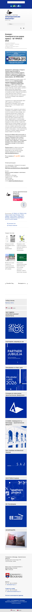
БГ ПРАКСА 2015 (22, 213)
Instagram (20, 6)
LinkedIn (18, 6)
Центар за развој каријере (11, 219)
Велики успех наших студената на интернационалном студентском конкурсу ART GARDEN (10, 266)
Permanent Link (12, 223)
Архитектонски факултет (20, 192)
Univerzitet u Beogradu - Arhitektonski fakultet (10, 43)
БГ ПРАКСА (15, 213)
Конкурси (15, 196)
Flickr (16, 6)
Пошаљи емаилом (13, 225)
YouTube (14, 6)
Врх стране (15, 606)
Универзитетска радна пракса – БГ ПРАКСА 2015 (15, 76)
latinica (12, 302)
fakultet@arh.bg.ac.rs (11, 584)
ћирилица (7, 302)
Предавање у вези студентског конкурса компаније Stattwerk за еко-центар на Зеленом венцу (22, 247)
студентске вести (16, 200)
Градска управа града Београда (12, 214)
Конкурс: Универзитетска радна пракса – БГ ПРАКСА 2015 (12, 46)
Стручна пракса (17, 197)
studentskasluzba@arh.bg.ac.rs (14, 591)
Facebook (11, 6)
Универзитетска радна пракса (17, 217)
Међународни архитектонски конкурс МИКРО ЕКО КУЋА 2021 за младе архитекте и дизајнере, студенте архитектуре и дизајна (22, 267)
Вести (7, 45)
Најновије (17, 44)
